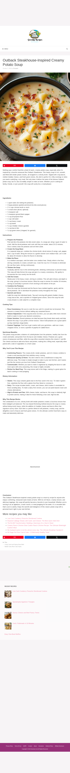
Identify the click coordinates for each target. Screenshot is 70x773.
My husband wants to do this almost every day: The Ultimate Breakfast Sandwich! (35, 530)
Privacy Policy (9, 746)
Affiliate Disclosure (59, 746)
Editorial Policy (49, 746)
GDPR (24, 746)
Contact (30, 746)
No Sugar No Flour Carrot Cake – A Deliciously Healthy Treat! (28, 532)
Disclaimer (41, 746)
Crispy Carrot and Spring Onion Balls (14, 544)
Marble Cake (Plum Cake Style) (13, 546)
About (35, 746)
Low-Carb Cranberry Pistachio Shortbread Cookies (24, 518)
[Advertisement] (35, 428)
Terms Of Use (18, 746)
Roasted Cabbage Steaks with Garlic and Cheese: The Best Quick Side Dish (33, 521)
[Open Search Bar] (67, 49)
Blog (6, 542)
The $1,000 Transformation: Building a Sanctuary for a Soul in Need (30, 523)
